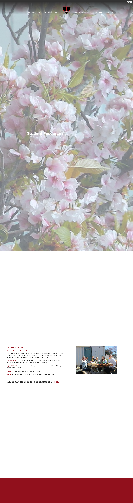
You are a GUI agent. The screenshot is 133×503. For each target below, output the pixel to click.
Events (56, 12)
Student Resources (98, 12)
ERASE (9, 374)
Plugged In (10, 371)
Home (28, 12)
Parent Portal (79, 12)
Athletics (114, 12)
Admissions (41, 12)
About (124, 2)
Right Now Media (12, 366)
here (57, 382)
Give (107, 12)
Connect (88, 12)
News (49, 12)
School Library (11, 360)
